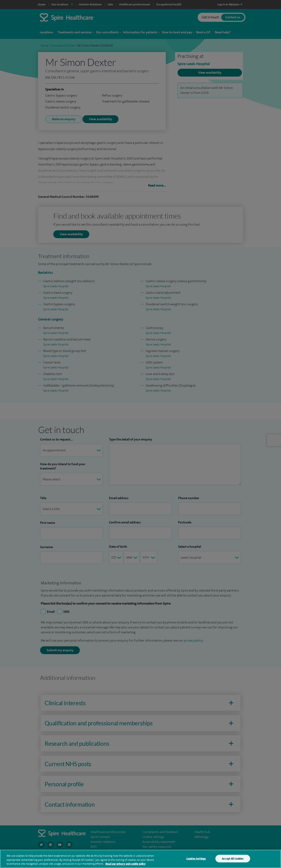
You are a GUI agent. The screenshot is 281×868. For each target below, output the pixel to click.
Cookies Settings (196, 858)
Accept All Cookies (232, 858)
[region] (140, 859)
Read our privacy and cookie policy (126, 864)
